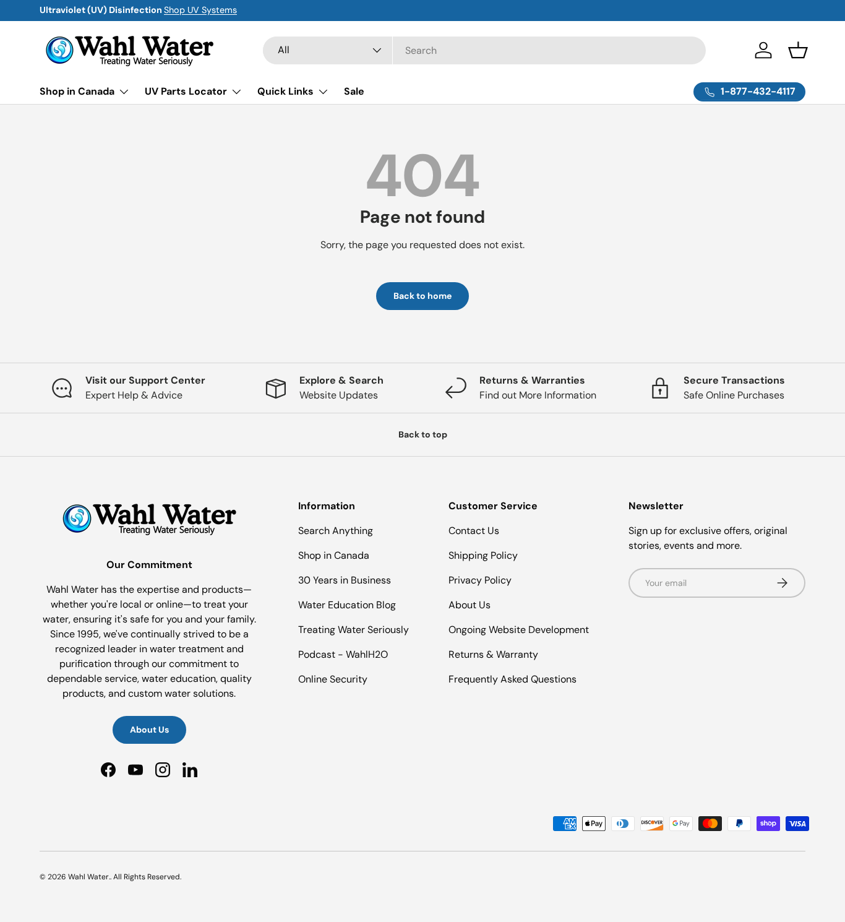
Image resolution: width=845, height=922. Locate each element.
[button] (798, 50)
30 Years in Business (344, 580)
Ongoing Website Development (518, 629)
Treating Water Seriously (353, 629)
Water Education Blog (347, 604)
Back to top (422, 434)
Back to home (422, 295)
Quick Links (285, 91)
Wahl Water (88, 877)
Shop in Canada (77, 91)
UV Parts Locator (186, 91)
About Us (149, 729)
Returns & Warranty (493, 654)
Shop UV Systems (200, 9)
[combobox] (484, 50)
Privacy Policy (480, 580)
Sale (354, 91)
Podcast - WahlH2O (343, 654)
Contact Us (473, 530)
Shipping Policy (483, 555)
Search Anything (335, 530)
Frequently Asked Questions (512, 679)
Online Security (332, 679)
